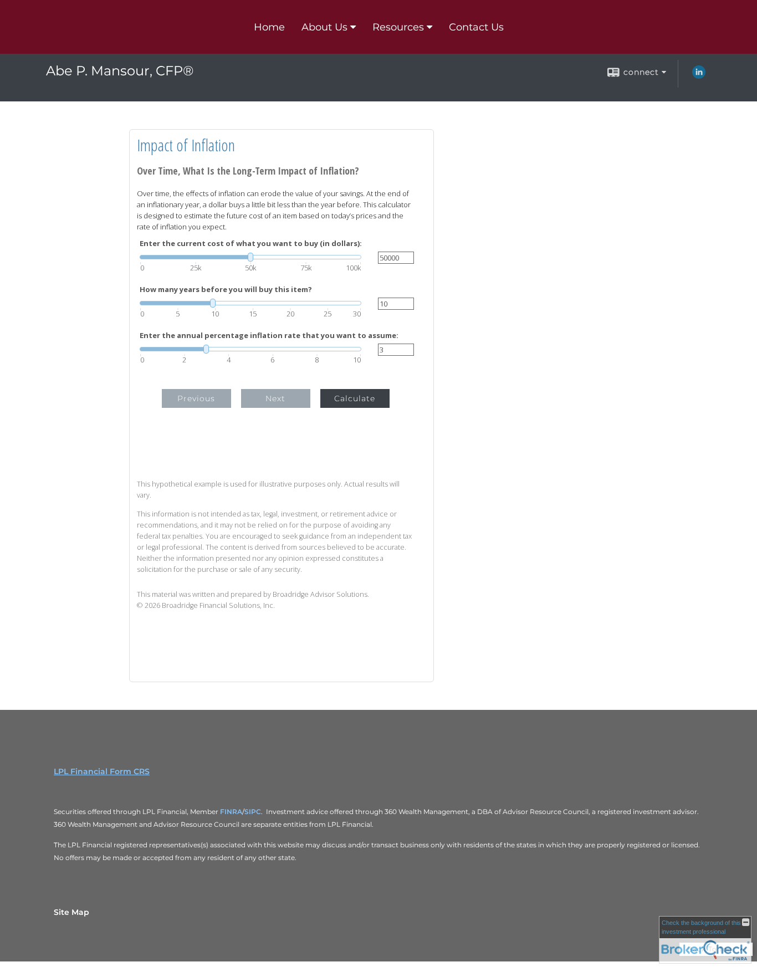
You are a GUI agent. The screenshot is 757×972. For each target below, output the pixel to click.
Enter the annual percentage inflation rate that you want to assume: (269, 335)
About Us (324, 27)
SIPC (252, 811)
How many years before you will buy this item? (226, 289)
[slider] (250, 257)
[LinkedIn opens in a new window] (698, 76)
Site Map (71, 912)
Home (269, 27)
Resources (398, 27)
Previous (196, 398)
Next (275, 398)
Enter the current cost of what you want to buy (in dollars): (251, 243)
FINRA (230, 811)
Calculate (354, 398)
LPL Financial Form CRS (102, 771)
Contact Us (476, 27)
